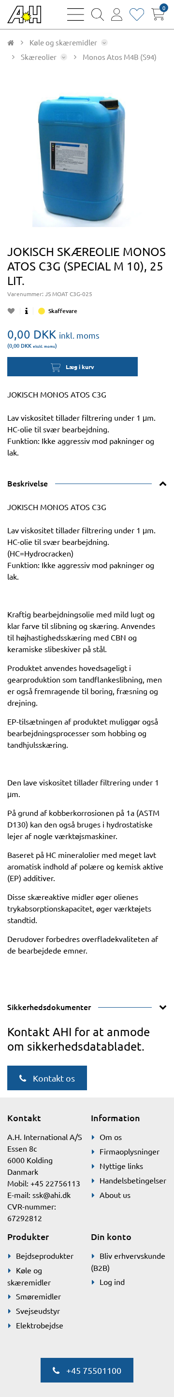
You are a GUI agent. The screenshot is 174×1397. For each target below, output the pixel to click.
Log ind (112, 1281)
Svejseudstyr (38, 1310)
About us (115, 1194)
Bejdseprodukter (44, 1255)
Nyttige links (121, 1165)
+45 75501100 (92, 1370)
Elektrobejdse (39, 1325)
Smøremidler (38, 1296)
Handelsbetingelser (133, 1180)
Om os (111, 1136)
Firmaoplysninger (130, 1151)
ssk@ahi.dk (51, 1194)
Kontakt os (53, 1078)
